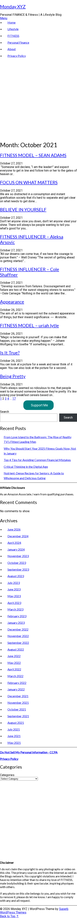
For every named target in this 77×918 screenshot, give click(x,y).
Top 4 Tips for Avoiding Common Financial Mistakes (37, 460)
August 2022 (15, 649)
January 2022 (16, 689)
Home (11, 22)
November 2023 (18, 556)
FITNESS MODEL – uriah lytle (29, 325)
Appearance (12, 301)
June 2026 (14, 529)
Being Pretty (12, 376)
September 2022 (18, 642)
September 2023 (18, 569)
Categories (7, 775)
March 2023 (15, 609)
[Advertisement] (38, 98)
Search (4, 411)
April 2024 (14, 542)
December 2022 (17, 629)
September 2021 (18, 716)
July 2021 (13, 729)
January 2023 (16, 622)
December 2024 (17, 536)
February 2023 (16, 616)
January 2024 (16, 549)
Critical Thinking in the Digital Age (26, 466)
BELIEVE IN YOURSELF (23, 209)
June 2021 (14, 736)
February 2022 (16, 682)
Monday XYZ (13, 6)
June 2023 (14, 589)
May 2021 (14, 742)
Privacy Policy (16, 55)
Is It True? (10, 352)
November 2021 (18, 702)
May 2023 (14, 596)
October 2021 (16, 709)
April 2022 (14, 669)
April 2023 (14, 603)
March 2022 (15, 676)
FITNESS (13, 35)
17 (14, 398)
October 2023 (16, 562)
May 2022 (14, 662)
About (11, 49)
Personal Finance (18, 42)
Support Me (39, 405)
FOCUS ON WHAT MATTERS (29, 182)
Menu (3, 18)
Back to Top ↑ (9, 916)
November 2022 (18, 636)
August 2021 (15, 722)
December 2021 (17, 696)
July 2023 (13, 582)
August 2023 (15, 576)
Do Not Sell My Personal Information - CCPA (29, 752)
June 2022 (14, 656)
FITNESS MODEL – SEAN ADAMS (33, 155)
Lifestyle (13, 29)
